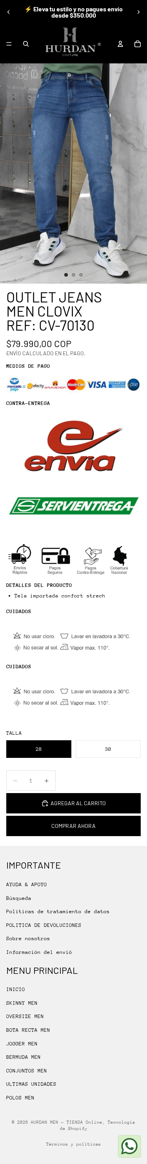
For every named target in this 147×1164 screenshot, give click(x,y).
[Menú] (9, 44)
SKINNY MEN (22, 1003)
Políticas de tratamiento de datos (58, 911)
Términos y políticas (73, 1144)
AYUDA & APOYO (26, 884)
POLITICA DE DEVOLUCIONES (44, 925)
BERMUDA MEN (23, 1057)
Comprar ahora (73, 825)
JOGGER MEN (22, 1044)
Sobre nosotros (28, 938)
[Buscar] (25, 43)
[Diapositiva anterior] (8, 12)
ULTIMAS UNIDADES (31, 1084)
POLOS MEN (20, 1098)
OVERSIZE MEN (25, 1016)
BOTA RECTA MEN (28, 1030)
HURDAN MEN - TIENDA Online (66, 1122)
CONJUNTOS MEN (26, 1071)
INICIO (15, 989)
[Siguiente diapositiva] (138, 12)
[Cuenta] (120, 43)
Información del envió (39, 952)
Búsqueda (18, 898)
